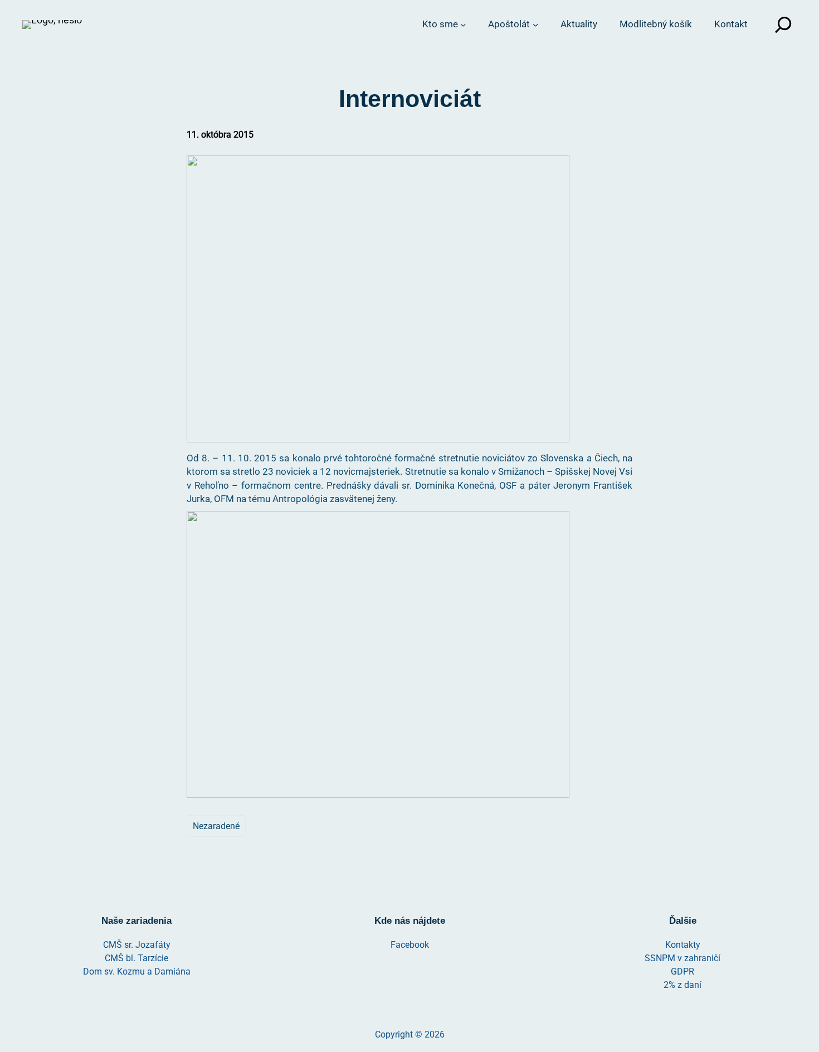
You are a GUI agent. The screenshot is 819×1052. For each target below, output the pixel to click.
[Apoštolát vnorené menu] (535, 24)
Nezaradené (216, 826)
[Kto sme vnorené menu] (463, 24)
